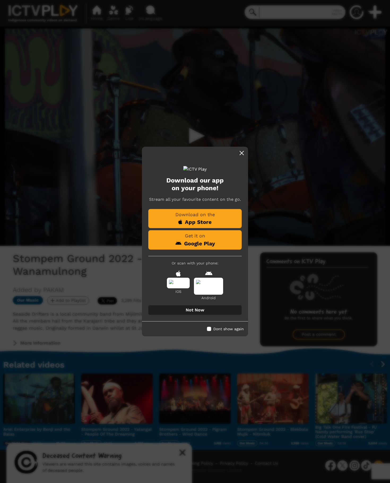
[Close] (241, 153)
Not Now (195, 309)
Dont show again (228, 329)
